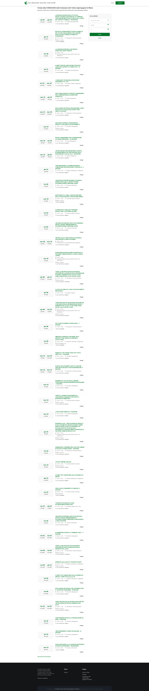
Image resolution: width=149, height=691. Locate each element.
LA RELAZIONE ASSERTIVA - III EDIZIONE (66, 411)
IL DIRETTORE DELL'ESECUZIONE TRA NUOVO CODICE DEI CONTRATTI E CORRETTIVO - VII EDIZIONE (68, 67)
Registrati (120, 2)
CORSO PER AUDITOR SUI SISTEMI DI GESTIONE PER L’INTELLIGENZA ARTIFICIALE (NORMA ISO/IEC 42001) (69, 603)
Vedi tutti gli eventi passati (44, 656)
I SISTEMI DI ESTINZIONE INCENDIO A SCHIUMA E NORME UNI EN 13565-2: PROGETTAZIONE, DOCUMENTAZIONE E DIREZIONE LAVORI (68, 182)
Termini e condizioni (42, 678)
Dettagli (81, 25)
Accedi (112, 2)
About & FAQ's (43, 2)
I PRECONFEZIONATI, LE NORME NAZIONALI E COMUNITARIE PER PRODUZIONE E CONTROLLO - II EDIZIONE (69, 167)
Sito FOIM (53, 2)
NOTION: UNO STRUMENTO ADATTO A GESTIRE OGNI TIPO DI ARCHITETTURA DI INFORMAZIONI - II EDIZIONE (69, 367)
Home (29, 2)
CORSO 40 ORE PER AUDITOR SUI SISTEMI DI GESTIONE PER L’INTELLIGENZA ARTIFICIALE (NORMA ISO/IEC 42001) (67, 547)
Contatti (48, 2)
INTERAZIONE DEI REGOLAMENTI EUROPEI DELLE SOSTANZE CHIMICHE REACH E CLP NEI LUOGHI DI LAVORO (69, 254)
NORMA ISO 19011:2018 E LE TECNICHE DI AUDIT (68, 562)
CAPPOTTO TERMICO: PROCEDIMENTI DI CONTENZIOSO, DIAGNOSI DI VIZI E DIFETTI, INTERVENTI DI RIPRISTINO (67, 397)
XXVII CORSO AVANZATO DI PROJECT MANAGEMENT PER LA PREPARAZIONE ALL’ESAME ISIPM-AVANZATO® (69, 95)
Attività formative (35, 2)
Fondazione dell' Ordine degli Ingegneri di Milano (87, 678)
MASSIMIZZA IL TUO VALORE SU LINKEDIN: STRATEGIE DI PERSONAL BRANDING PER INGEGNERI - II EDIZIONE (69, 382)
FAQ (49, 675)
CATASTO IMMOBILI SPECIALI (63, 462)
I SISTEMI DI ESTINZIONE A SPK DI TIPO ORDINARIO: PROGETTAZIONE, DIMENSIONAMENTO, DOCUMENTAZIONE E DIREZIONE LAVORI (69, 224)
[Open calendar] (108, 24)
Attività (66, 672)
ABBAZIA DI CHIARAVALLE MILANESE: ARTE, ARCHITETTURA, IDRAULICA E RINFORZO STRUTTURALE (67, 338)
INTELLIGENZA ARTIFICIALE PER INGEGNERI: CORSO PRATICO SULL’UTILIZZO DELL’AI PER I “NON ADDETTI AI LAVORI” (69, 109)
